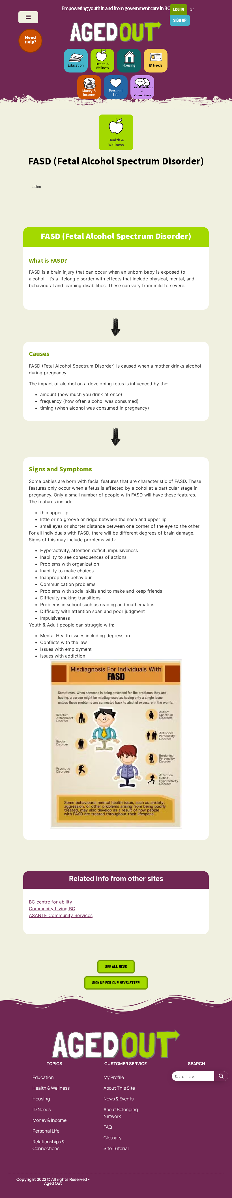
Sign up (179, 20)
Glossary (112, 1138)
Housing (129, 65)
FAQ (108, 1127)
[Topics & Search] (28, 17)
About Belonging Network (121, 1112)
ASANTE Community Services (61, 915)
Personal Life (116, 92)
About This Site (119, 1088)
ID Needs (155, 65)
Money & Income (89, 92)
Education (76, 65)
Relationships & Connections (49, 1144)
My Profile (114, 1077)
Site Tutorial (116, 1148)
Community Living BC (52, 908)
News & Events (119, 1099)
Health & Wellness (102, 65)
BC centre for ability (50, 902)
